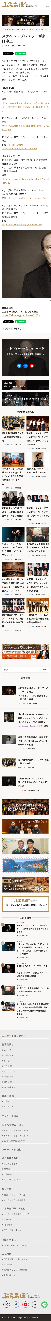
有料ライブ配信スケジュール (16, 1135)
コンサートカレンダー (14, 1035)
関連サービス (9, 1239)
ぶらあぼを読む (10, 1158)
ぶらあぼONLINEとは (14, 1208)
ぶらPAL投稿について (13, 1179)
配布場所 (8, 1169)
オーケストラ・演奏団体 (14, 1200)
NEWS (22, 45)
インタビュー (10, 1071)
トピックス (9, 1060)
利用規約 (8, 1224)
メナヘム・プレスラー (14, 329)
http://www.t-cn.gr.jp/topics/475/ (27, 197)
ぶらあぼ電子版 (10, 1163)
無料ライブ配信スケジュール (16, 1130)
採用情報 (8, 1264)
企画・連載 (9, 1055)
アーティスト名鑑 (11, 1149)
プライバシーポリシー (13, 1230)
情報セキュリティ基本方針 (15, 1269)
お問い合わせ (10, 1275)
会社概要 (6, 1253)
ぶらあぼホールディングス (15, 1259)
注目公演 (8, 1066)
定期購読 (8, 1174)
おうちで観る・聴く (12, 1124)
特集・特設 (8, 1095)
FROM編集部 (9, 1087)
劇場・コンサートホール (14, 1194)
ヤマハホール (10, 1106)
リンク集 (6, 1189)
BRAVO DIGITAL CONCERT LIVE (19, 1245)
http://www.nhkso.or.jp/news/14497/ (22, 224)
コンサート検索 (10, 1116)
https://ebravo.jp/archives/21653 (21, 315)
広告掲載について (11, 1219)
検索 (45, 669)
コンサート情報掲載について (16, 1214)
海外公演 (8, 1082)
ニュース (7, 1050)
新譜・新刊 (9, 1076)
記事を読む (8, 1044)
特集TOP (8, 1101)
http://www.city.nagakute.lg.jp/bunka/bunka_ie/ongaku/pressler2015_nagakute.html (25, 106)
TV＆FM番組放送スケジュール (17, 1141)
